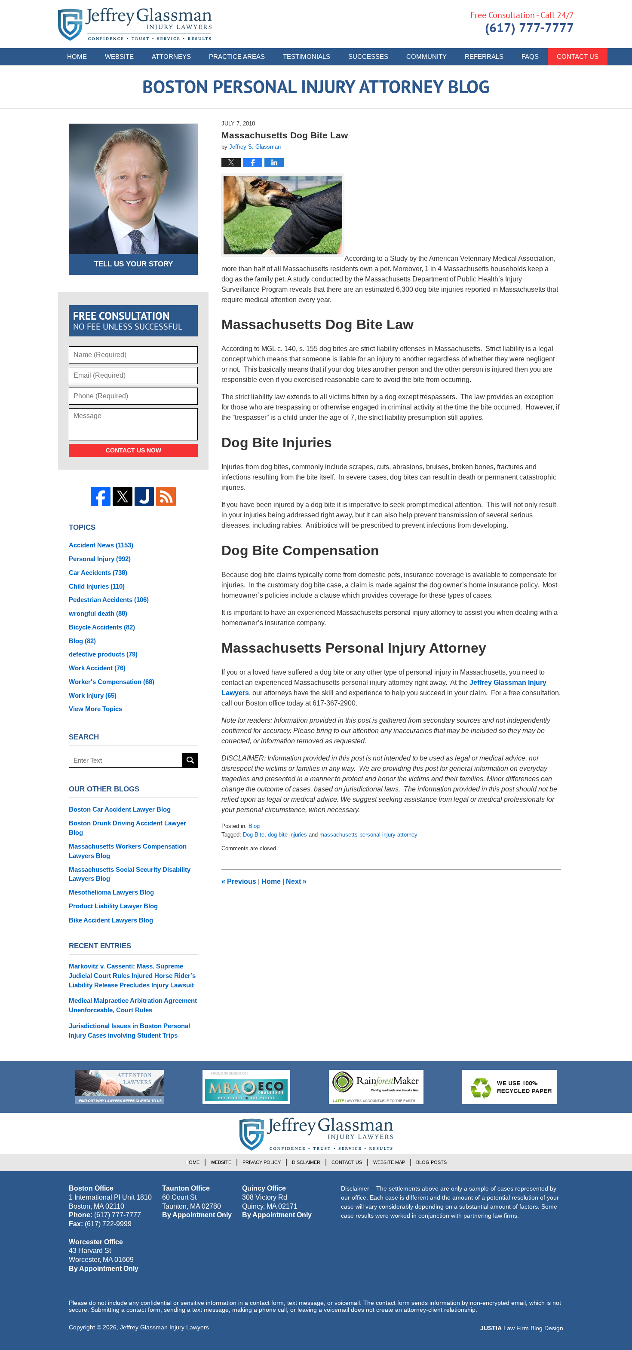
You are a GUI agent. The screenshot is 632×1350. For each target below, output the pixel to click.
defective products (103, 654)
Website (119, 56)
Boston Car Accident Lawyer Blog (120, 809)
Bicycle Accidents (102, 627)
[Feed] (166, 497)
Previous (238, 881)
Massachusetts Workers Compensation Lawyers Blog (128, 851)
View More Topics (95, 708)
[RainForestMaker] (376, 1087)
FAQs (530, 56)
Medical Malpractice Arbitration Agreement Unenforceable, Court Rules (133, 1005)
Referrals (484, 56)
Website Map (389, 1162)
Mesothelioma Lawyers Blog (111, 892)
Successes (368, 56)
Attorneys (171, 56)
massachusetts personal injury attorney (368, 834)
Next (296, 881)
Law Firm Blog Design (521, 1328)
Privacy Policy (261, 1162)
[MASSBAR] (246, 1087)
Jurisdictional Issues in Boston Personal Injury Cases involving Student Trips (129, 1030)
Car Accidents (98, 572)
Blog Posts (431, 1162)
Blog (254, 826)
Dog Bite (253, 834)
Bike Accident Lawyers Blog (111, 920)
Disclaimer (306, 1162)
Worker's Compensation (111, 681)
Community (426, 56)
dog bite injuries (287, 834)
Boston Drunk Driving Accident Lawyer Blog (127, 827)
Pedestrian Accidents (109, 599)
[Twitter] (122, 497)
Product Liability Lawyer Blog (113, 906)
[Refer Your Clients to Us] (119, 1087)
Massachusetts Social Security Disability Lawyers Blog (129, 874)
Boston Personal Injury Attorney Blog (135, 24)
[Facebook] (100, 497)
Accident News (101, 545)
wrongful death (98, 613)
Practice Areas (237, 56)
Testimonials (306, 56)
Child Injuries (97, 586)
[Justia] (144, 497)
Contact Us (577, 56)
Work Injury (93, 695)
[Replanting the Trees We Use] (509, 1087)
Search (190, 760)
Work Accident (97, 668)
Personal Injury (100, 558)
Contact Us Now (133, 450)
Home (77, 56)
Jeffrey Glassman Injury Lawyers (164, 1327)
